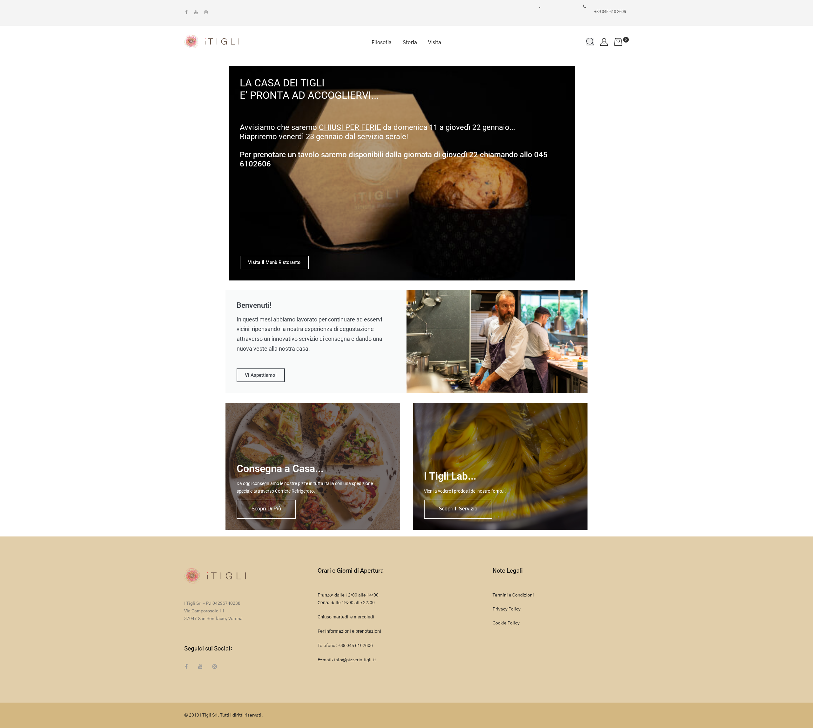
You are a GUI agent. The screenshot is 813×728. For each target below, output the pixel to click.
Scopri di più (266, 508)
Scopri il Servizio (458, 508)
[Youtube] (196, 12)
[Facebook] (186, 12)
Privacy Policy (507, 609)
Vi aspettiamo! (261, 375)
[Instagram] (206, 12)
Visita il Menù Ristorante (274, 262)
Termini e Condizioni (513, 595)
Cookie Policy (506, 623)
